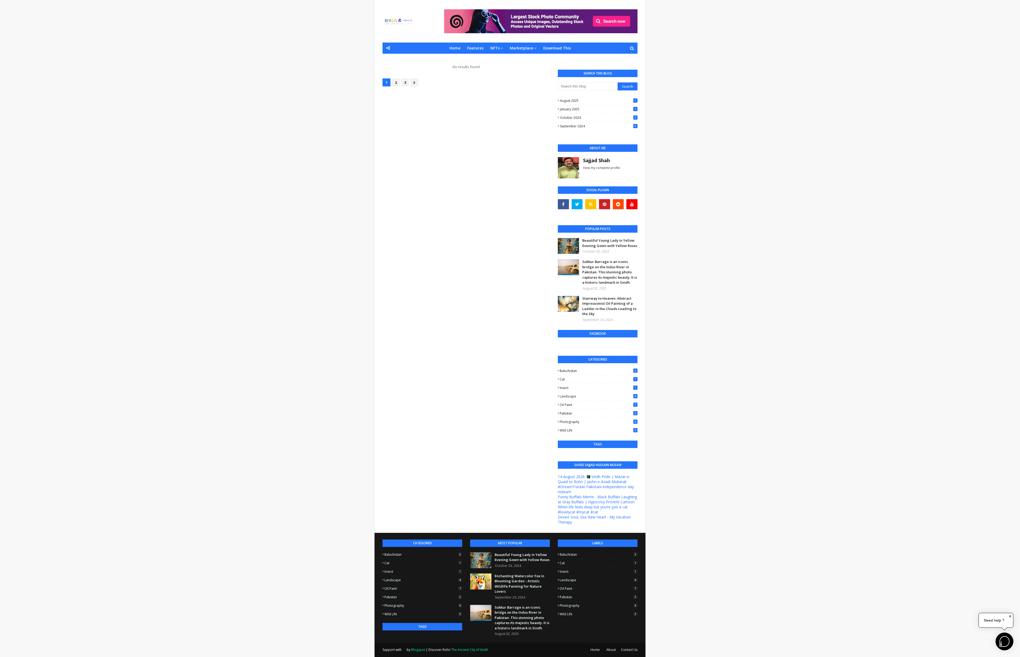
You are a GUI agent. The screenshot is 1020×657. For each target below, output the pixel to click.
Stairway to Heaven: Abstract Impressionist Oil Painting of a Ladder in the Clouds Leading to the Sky (609, 306)
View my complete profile (601, 168)
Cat (598, 379)
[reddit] (618, 204)
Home (595, 649)
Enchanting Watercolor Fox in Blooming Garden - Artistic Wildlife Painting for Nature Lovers (519, 584)
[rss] (590, 204)
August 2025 (598, 100)
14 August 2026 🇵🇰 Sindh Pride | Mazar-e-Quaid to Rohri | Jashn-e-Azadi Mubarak (594, 479)
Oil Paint (598, 405)
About (611, 649)
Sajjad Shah (596, 160)
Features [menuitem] (475, 48)
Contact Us (629, 649)
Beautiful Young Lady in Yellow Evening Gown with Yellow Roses (609, 243)
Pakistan (598, 413)
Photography (598, 422)
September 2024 (598, 126)
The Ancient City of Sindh (469, 649)
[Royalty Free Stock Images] (541, 31)
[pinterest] (604, 204)
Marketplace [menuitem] (521, 48)
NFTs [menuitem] (495, 48)
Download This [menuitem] (557, 48)
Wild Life (598, 430)
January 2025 (598, 109)
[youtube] (632, 204)
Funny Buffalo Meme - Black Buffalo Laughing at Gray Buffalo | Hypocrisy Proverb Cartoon (597, 499)
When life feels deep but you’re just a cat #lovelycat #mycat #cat (593, 509)
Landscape (598, 396)
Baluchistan (598, 371)
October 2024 (598, 117)
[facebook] (563, 204)
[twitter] (577, 204)
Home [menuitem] (454, 48)
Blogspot (418, 649)
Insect (598, 388)
